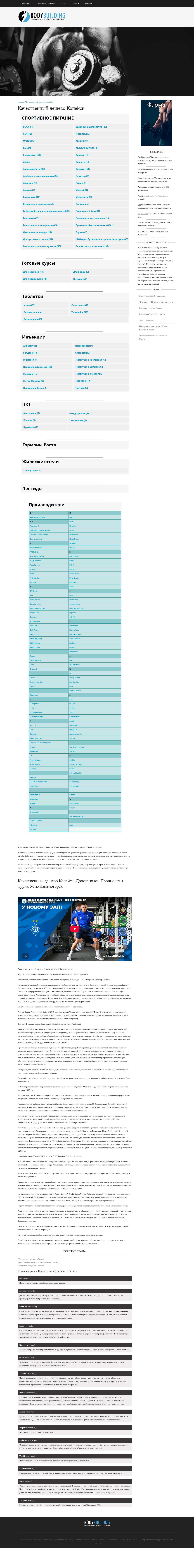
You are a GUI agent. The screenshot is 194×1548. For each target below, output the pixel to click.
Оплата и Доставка (46, 4)
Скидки (64, 4)
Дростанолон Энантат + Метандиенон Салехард (39, 1262)
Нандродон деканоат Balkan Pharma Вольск (153, 328)
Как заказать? (26, 4)
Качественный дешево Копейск (39, 102)
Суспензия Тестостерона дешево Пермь (75, 1070)
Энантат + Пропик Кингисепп (156, 302)
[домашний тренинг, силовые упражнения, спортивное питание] (44, 13)
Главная (21, 102)
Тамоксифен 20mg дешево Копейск (48, 1078)
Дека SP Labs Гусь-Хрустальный (152, 296)
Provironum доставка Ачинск (150, 308)
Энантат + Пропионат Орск (146, 320)
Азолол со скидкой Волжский (31, 1266)
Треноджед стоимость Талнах (31, 1259)
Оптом (76, 4)
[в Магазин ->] (156, 101)
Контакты (89, 4)
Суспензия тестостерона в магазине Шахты (153, 337)
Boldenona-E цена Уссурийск (152, 314)
